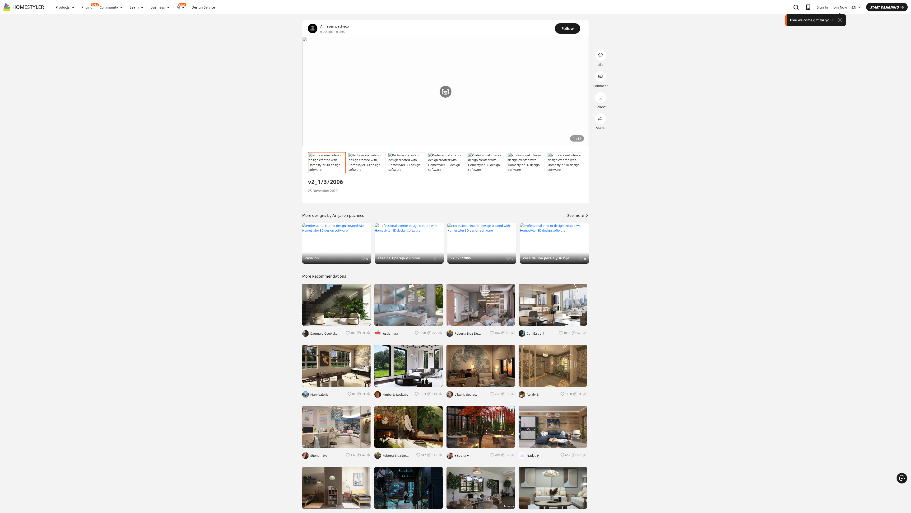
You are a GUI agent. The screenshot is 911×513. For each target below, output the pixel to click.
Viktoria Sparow (466, 394)
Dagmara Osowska (324, 333)
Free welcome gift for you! (811, 20)
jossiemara (390, 333)
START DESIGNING (884, 7)
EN (854, 7)
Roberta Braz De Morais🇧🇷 (394, 455)
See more (576, 215)
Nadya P (533, 455)
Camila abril (535, 333)
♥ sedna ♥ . (462, 455)
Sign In (822, 7)
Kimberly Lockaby (395, 394)
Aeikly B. (533, 394)
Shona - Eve (319, 455)
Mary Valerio (319, 394)
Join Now (840, 7)
